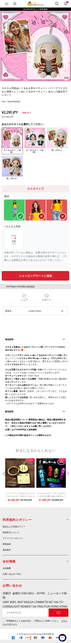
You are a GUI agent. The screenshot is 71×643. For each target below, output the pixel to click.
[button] (3, 480)
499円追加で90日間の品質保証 (20, 286)
